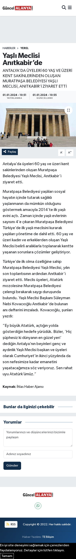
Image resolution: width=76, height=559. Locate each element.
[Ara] (64, 8)
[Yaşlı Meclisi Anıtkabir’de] (38, 125)
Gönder (12, 465)
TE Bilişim (48, 536)
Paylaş (12, 151)
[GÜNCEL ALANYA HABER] (18, 8)
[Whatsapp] (38, 505)
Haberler (9, 48)
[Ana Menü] (70, 8)
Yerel (24, 48)
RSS (13, 524)
